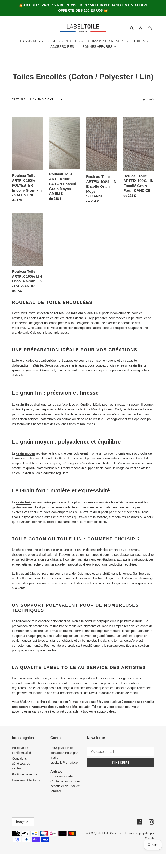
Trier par (19, 99)
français (22, 822)
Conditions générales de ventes (21, 763)
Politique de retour (24, 774)
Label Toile (102, 833)
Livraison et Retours (26, 780)
